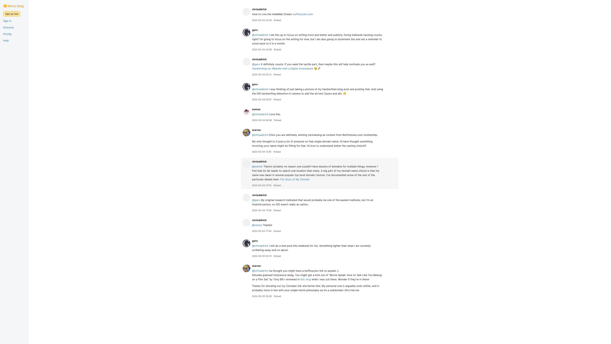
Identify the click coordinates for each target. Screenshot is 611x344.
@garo (256, 64)
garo (255, 30)
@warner (257, 166)
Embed (277, 20)
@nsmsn (257, 225)
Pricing (7, 34)
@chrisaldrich (260, 34)
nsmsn (256, 109)
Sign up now (11, 13)
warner (256, 130)
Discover (8, 27)
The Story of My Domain (294, 179)
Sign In (7, 20)
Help (6, 40)
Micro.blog (16, 6)
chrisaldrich (259, 9)
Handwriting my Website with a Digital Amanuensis (282, 68)
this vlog (305, 279)
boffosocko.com (303, 14)
